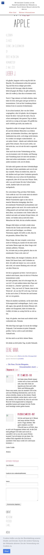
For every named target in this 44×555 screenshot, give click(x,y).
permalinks (21, 358)
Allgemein (9, 35)
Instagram (9, 517)
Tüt (20, 375)
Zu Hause (9, 40)
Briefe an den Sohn (12, 57)
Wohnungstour (10, 62)
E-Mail (8, 525)
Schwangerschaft (32, 356)
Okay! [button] (6, 551)
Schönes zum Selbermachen (15, 46)
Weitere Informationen (27, 12)
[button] (12, 546)
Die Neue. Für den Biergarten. (17, 364)
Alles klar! (12, 12)
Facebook (9, 521)
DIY (7, 51)
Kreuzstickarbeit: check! (29, 367)
